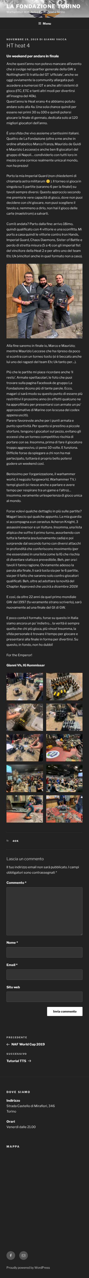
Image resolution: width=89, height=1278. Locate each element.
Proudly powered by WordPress (28, 1267)
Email (11, 965)
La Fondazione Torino (43, 6)
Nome (12, 943)
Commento (16, 883)
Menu (47, 23)
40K (16, 840)
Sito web (13, 987)
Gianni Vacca (55, 39)
